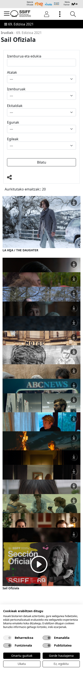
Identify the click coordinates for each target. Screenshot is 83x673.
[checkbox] (7, 638)
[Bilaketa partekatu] (41, 177)
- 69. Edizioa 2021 (21, 32)
